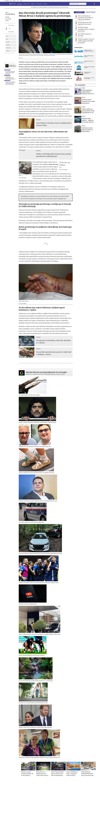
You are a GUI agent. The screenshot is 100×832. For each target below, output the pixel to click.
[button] (5, 4)
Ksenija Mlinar (10, 14)
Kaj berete (79, 12)
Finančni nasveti (65, 7)
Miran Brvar (8, 47)
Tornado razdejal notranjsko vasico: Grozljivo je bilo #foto (86, 29)
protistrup (8, 44)
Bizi (11, 0)
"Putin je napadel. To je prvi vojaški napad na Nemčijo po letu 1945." (86, 40)
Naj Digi (51, 7)
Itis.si (18, 0)
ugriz (7, 39)
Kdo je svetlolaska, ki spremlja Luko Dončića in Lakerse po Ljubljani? (85, 17)
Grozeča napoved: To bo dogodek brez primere (85, 23)
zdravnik (7, 50)
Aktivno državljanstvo (44, 7)
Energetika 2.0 (35, 7)
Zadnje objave (90, 12)
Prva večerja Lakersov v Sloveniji (85, 34)
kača (7, 36)
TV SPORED (6, 0)
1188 (21, 0)
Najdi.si (14, 0)
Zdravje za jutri (57, 7)
